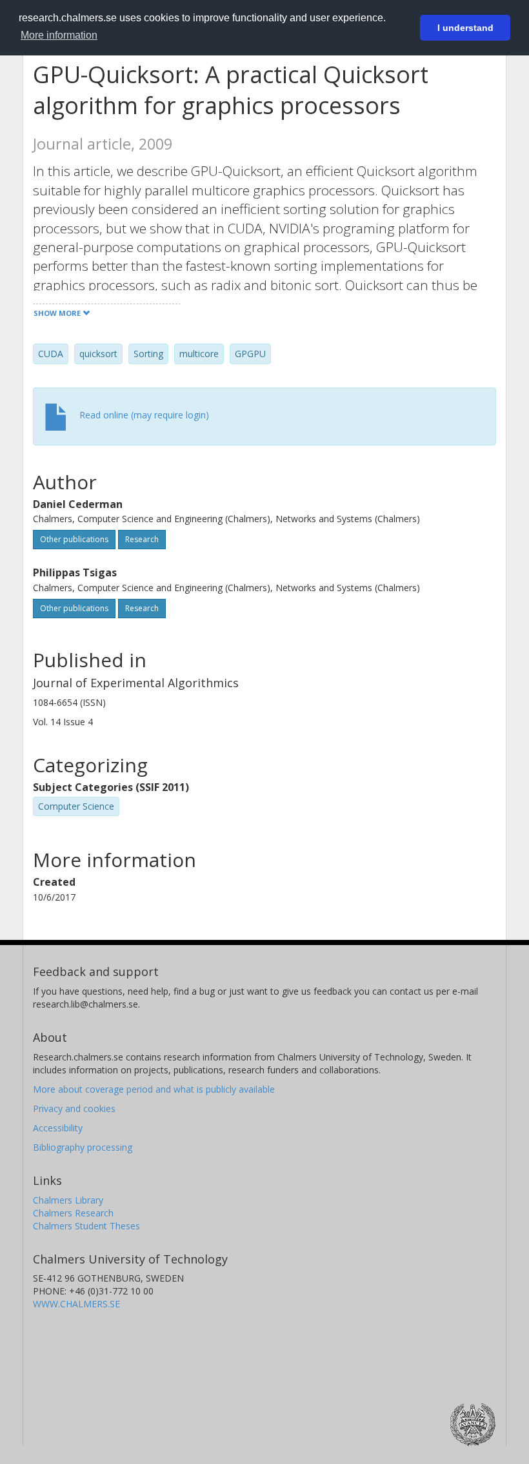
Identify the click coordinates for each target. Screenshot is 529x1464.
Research (142, 539)
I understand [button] (465, 28)
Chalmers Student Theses (86, 1226)
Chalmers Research (73, 1213)
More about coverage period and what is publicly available (154, 1089)
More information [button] (59, 35)
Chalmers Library (68, 1200)
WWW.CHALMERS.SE (76, 1304)
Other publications (74, 539)
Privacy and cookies (74, 1108)
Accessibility (58, 1128)
